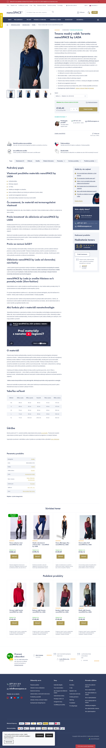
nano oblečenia (55, 439)
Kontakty (71, 685)
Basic (28, 478)
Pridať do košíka (88, 109)
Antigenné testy (58, 701)
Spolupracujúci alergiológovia (37, 702)
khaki (86, 88)
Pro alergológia (73, 705)
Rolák (33, 474)
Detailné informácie (60, 117)
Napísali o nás (14, 5)
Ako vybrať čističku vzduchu (92, 708)
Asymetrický (28, 474)
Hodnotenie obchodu (41, 5)
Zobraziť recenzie (18, 665)
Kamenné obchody (35, 690)
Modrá (33, 466)
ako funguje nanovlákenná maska (60, 691)
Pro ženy (32, 483)
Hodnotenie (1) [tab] (20, 161)
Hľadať (52, 11)
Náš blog (71, 699)
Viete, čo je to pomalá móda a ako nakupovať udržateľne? (86, 182)
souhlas (27, 736)
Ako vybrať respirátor (90, 711)
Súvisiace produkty (73, 161)
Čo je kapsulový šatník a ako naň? (86, 178)
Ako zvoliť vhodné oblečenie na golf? (87, 191)
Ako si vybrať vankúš (90, 689)
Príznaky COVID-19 (59, 698)
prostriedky (44, 433)
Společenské (31, 480)
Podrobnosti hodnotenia (76, 30)
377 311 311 (77, 121)
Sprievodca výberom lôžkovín (90, 685)
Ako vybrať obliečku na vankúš (90, 693)
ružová (78, 88)
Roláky (33, 459)
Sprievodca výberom (72, 5)
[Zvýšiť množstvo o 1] (76, 109)
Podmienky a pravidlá (35, 696)
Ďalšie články (79, 201)
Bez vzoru (32, 491)
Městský (32, 478)
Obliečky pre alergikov (90, 705)
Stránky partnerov (73, 696)
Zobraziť (14, 556)
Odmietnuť (40, 735)
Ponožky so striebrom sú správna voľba (86, 195)
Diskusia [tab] (30, 161)
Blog (35, 5)
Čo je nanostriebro (58, 687)
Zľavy (8, 5)
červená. (91, 88)
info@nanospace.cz (93, 121)
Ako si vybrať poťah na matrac (90, 701)
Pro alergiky (60, 5)
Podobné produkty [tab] (89, 161)
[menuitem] (10, 20)
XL (34, 487)
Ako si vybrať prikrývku (90, 697)
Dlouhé (33, 470)
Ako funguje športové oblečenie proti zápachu (87, 187)
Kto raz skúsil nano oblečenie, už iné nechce (86, 174)
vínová (82, 88)
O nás (31, 5)
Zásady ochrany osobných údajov (38, 699)
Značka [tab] (38, 161)
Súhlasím (49, 735)
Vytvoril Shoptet (95, 738)
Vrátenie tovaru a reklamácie (37, 687)
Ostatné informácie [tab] (48, 161)
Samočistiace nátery (59, 695)
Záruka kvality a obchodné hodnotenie (40, 693)
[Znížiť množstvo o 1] (71, 109)
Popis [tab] (10, 161)
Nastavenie (9, 741)
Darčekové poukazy (52, 5)
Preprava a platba (34, 685)
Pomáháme (72, 702)
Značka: (60, 133)
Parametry (60, 161)
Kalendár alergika (58, 685)
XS (28, 487)
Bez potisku (26, 491)
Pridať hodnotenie (82, 254)
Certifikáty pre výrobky (23, 5)
